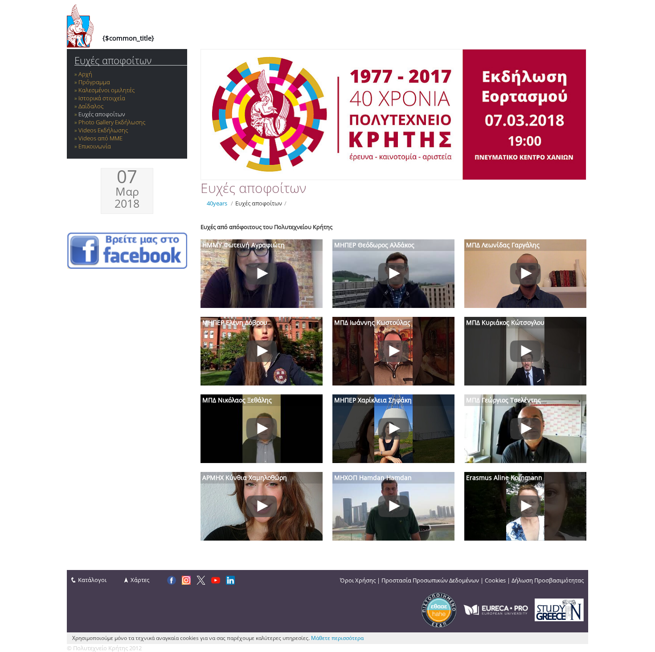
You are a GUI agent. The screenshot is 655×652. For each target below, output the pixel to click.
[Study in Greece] (559, 609)
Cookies (495, 580)
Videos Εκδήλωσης (103, 130)
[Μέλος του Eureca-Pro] (495, 609)
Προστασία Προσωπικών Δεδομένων (430, 580)
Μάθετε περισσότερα (337, 638)
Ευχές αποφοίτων (112, 60)
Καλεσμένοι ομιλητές (106, 90)
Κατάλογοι (92, 580)
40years (217, 203)
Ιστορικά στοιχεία (101, 98)
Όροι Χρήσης (358, 580)
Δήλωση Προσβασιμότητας (548, 580)
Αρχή (85, 74)
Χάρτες (140, 580)
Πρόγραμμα (94, 82)
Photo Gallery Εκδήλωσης (111, 122)
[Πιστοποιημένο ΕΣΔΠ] (439, 609)
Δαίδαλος (90, 106)
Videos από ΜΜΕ (100, 138)
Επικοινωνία (94, 146)
